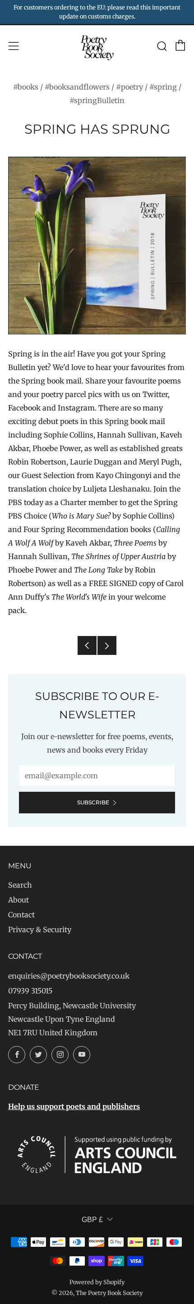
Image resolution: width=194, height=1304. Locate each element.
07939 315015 (30, 990)
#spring (163, 86)
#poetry (129, 86)
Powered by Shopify (97, 1282)
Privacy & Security (39, 929)
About (18, 899)
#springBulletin (97, 100)
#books (25, 86)
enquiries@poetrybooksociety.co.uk (68, 975)
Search (20, 884)
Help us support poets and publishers (74, 1106)
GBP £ (92, 1219)
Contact (21, 914)
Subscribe (93, 802)
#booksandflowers (77, 86)
